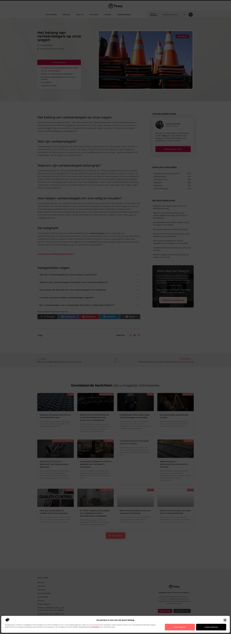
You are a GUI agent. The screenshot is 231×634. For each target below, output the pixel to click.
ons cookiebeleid (93, 627)
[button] (225, 620)
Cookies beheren (211, 627)
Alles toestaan (180, 627)
